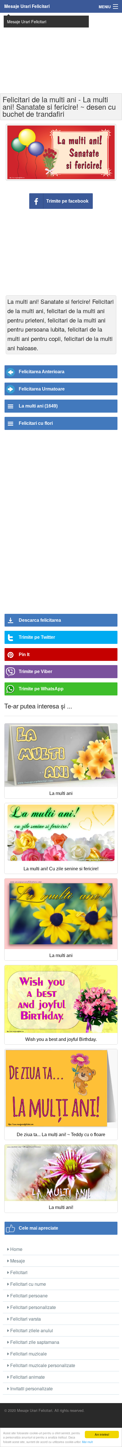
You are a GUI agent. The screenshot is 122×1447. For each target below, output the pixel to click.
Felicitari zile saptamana (34, 1342)
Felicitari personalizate (32, 1307)
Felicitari (18, 1272)
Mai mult (87, 1442)
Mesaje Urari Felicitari (27, 6)
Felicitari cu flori (36, 423)
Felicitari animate (27, 1377)
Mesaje (17, 1260)
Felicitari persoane (28, 1295)
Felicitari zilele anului (31, 1330)
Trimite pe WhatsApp (41, 688)
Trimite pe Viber (35, 671)
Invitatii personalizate (31, 1388)
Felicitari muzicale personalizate (42, 1365)
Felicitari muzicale (28, 1353)
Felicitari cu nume (27, 1284)
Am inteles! (102, 1434)
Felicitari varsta (25, 1319)
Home (15, 1249)
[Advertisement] (61, 52)
